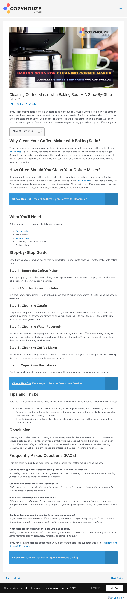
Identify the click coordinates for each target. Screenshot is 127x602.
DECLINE (95, 588)
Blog (13, 104)
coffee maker (83, 180)
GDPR (73, 588)
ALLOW (114, 588)
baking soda (15, 151)
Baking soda (22, 231)
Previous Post (11, 578)
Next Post (117, 578)
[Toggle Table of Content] (37, 131)
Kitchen (20, 104)
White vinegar (23, 238)
